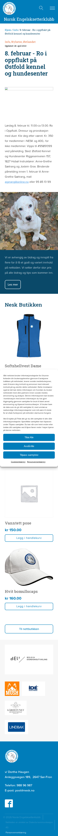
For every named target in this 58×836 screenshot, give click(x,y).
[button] (29, 628)
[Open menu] (52, 8)
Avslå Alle (29, 446)
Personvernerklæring (36, 461)
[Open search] (41, 8)
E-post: (19, 790)
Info (15, 29)
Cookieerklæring (18, 461)
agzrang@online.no (17, 182)
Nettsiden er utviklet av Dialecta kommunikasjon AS (29, 825)
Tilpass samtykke (29, 455)
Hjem (8, 29)
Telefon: (18, 785)
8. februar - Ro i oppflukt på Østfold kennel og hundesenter (26, 63)
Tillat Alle (29, 437)
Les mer (13, 284)
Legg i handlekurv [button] (29, 538)
